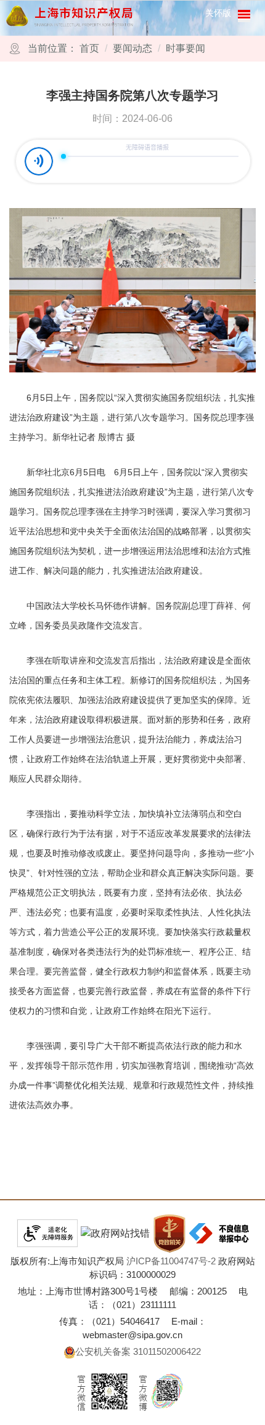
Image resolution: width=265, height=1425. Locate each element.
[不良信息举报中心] (219, 1233)
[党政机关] (169, 1233)
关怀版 (218, 13)
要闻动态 (132, 48)
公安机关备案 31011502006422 (138, 1351)
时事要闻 (185, 48)
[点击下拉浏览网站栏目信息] (244, 16)
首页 (89, 48)
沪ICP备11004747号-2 (171, 1261)
